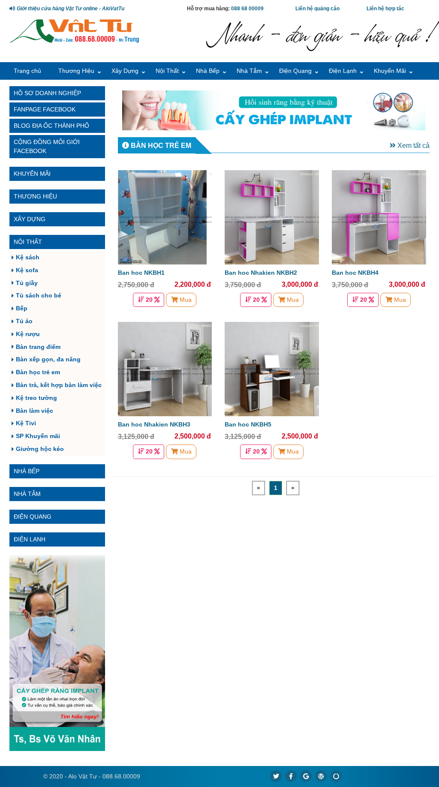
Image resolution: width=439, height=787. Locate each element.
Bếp (21, 308)
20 (149, 299)
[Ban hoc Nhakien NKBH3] (165, 369)
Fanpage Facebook (44, 109)
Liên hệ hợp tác (385, 9)
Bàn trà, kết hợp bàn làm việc (59, 384)
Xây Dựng (124, 70)
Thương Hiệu (76, 70)
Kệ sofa (27, 270)
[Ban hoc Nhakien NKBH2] (272, 217)
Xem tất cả (413, 145)
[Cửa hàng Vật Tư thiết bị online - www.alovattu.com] (74, 30)
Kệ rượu (28, 333)
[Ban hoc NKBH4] (379, 217)
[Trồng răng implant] (57, 653)
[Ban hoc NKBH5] (272, 369)
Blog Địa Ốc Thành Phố (51, 125)
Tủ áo (24, 321)
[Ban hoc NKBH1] (165, 217)
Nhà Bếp (208, 70)
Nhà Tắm (249, 70)
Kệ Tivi (26, 423)
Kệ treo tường (36, 397)
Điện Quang (295, 70)
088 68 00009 (247, 9)
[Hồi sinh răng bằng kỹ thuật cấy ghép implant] (274, 110)
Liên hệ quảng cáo (317, 9)
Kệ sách (27, 257)
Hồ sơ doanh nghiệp (47, 93)
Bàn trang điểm (38, 346)
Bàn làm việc (34, 410)
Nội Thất (167, 70)
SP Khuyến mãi (38, 436)
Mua (185, 299)
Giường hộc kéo (40, 448)
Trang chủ (27, 70)
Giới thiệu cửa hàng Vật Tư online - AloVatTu (69, 9)
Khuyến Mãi (390, 70)
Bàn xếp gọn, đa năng (48, 359)
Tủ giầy (27, 282)
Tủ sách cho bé (38, 295)
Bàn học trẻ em (38, 372)
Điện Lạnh (343, 70)
